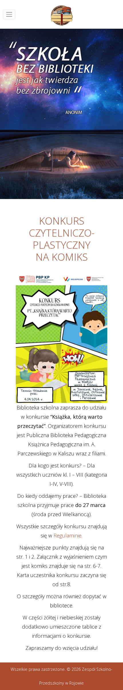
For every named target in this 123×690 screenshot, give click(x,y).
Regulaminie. (67, 535)
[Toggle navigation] (9, 14)
